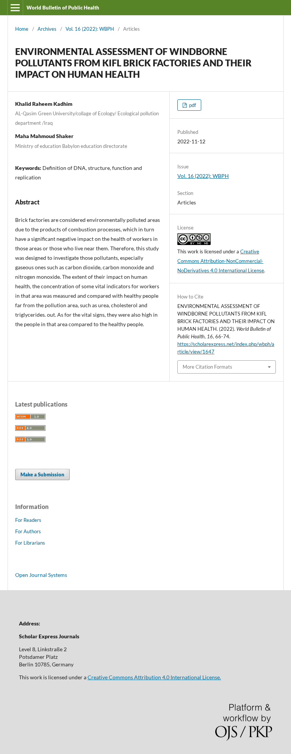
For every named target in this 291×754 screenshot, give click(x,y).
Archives (47, 29)
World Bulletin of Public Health (63, 8)
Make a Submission (42, 474)
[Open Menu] (15, 7)
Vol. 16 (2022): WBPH (90, 29)
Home (21, 29)
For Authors (28, 531)
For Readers (28, 520)
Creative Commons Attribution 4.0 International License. (154, 677)
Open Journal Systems (41, 575)
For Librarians (30, 543)
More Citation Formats (207, 367)
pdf (192, 105)
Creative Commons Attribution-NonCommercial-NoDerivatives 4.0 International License (220, 260)
